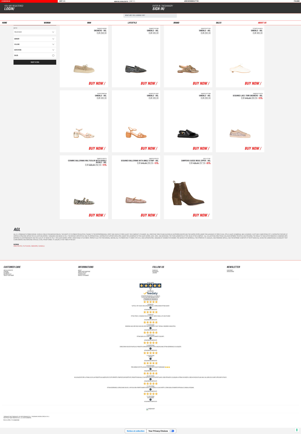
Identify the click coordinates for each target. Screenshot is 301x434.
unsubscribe (230, 271)
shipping (6, 271)
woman (47, 23)
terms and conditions (84, 271)
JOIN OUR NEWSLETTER (191, 1)
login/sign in (5, 1)
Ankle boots (18, 246)
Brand (176, 23)
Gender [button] (16, 39)
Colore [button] (16, 44)
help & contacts (8, 270)
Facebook (155, 270)
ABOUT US (262, 23)
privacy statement (83, 275)
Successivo (154, 299)
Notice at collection (136, 431)
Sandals (41, 246)
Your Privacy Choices (158, 431)
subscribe (229, 270)
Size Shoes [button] (17, 50)
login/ (9, 9)
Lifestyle (132, 23)
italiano (297, 1)
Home (4, 23)
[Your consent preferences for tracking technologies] (297, 430)
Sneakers (34, 246)
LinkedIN (154, 273)
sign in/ (158, 9)
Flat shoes (26, 246)
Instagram (155, 271)
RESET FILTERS (35, 62)
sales (218, 23)
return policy (7, 274)
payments (6, 273)
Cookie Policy (81, 274)
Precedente (147, 299)
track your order (9, 275)
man (89, 23)
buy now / (97, 84)
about (79, 270)
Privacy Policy (82, 273)
